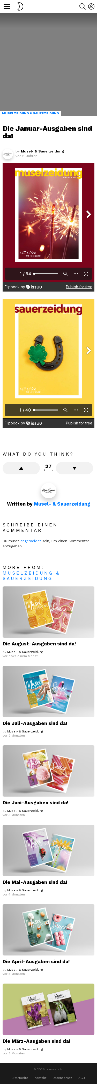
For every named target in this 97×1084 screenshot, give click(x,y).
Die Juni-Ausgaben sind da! (35, 803)
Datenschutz (62, 1078)
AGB (81, 1078)
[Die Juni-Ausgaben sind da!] (48, 771)
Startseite (20, 1078)
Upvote (21, 468)
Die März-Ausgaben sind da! (36, 1041)
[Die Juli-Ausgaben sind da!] (48, 691)
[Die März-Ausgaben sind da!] (48, 1009)
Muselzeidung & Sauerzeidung (31, 575)
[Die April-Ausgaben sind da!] (48, 929)
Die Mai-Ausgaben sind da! (35, 882)
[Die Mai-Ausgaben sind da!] (48, 850)
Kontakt (40, 1078)
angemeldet (30, 541)
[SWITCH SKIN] (20, 6)
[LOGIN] (91, 6)
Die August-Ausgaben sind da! (39, 644)
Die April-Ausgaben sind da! (36, 961)
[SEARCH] (82, 6)
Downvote (74, 468)
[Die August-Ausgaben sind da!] (48, 612)
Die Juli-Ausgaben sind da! (35, 723)
